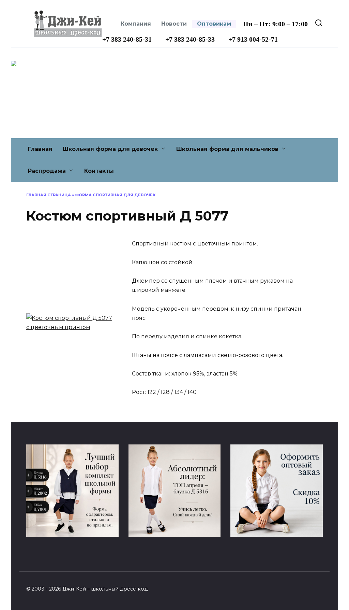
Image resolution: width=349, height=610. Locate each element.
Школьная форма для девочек (110, 149)
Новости (174, 23)
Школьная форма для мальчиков (227, 149)
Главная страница (48, 195)
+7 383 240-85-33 (190, 39)
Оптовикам (214, 23)
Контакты (99, 171)
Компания (136, 23)
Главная (40, 149)
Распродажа (47, 171)
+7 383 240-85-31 (127, 39)
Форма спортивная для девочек (115, 195)
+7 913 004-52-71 (253, 39)
